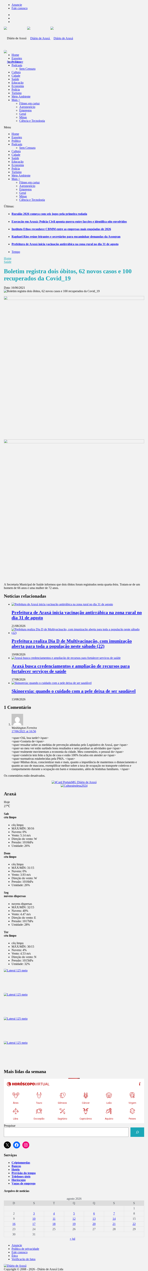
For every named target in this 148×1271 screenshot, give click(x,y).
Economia (18, 86)
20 (94, 1224)
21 (114, 1224)
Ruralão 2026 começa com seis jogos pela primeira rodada (49, 213)
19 (74, 1224)
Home (7, 258)
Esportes (17, 58)
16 (13, 1224)
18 (54, 1224)
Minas (23, 117)
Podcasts (17, 65)
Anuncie (17, 4)
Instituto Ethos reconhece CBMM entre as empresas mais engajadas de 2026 (61, 229)
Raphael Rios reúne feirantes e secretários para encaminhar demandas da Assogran (66, 236)
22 (134, 1224)
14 (114, 1218)
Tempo (16, 251)
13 (94, 1218)
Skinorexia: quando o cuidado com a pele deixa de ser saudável (74, 691)
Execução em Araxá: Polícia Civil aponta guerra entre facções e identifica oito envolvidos (69, 221)
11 (54, 1218)
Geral (22, 113)
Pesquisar (9, 1125)
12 (74, 1218)
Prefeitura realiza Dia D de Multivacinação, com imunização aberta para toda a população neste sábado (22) (72, 643)
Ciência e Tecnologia (32, 120)
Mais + (16, 100)
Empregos (25, 110)
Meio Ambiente (21, 96)
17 (33, 1224)
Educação (18, 82)
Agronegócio (27, 107)
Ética (15, 1255)
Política (16, 61)
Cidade (16, 75)
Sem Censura (27, 68)
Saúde (15, 79)
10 (33, 1218)
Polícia (16, 89)
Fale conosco (20, 8)
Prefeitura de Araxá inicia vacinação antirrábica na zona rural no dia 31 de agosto (65, 244)
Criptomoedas (21, 1162)
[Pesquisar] (137, 1132)
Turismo (17, 93)
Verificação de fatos (23, 1259)
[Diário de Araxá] (50, 38)
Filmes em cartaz (29, 103)
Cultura (16, 72)
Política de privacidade (25, 1248)
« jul (72, 1238)
